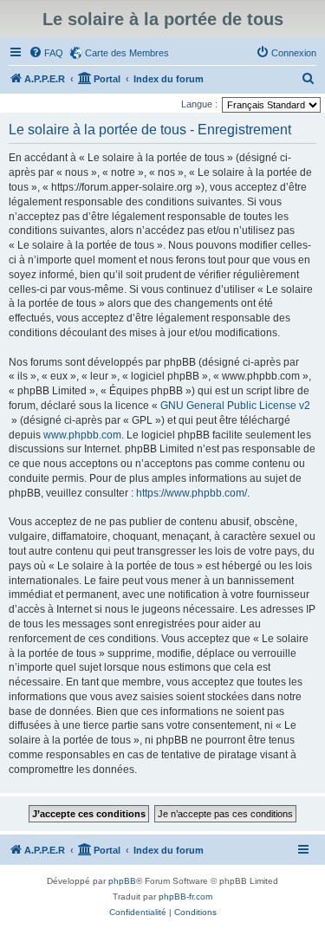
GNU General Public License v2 (235, 406)
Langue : (199, 104)
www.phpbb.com (82, 435)
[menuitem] (46, 52)
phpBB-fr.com (185, 896)
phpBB (122, 881)
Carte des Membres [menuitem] (127, 53)
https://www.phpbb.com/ (191, 493)
